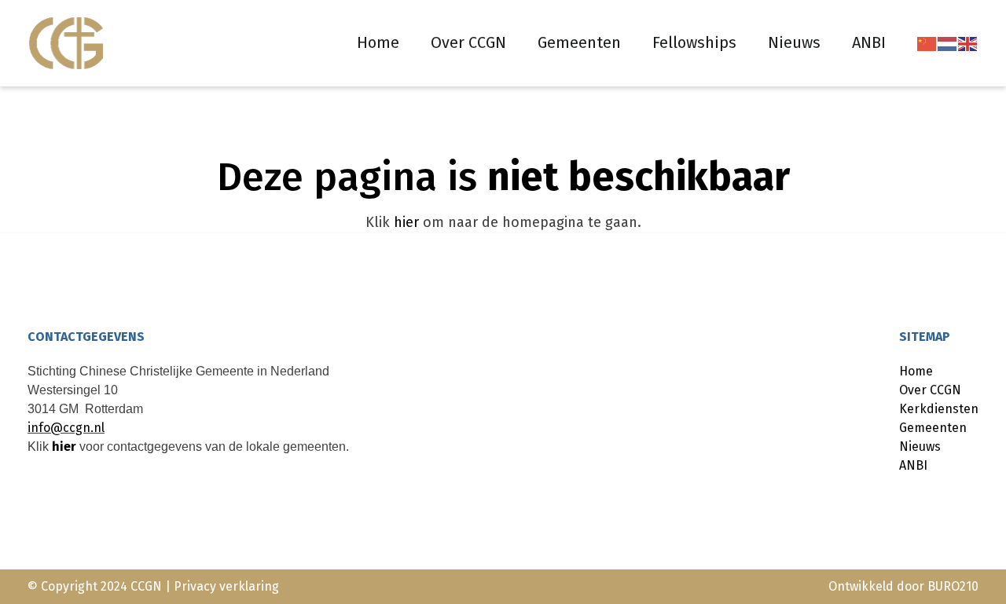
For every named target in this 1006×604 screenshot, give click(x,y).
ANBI (869, 42)
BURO (952, 586)
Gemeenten (579, 42)
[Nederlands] (948, 42)
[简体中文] (927, 42)
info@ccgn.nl (66, 427)
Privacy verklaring (226, 586)
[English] (968, 42)
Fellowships (694, 42)
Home (378, 42)
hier (406, 222)
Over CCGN (468, 42)
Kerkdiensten (938, 408)
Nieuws (794, 42)
